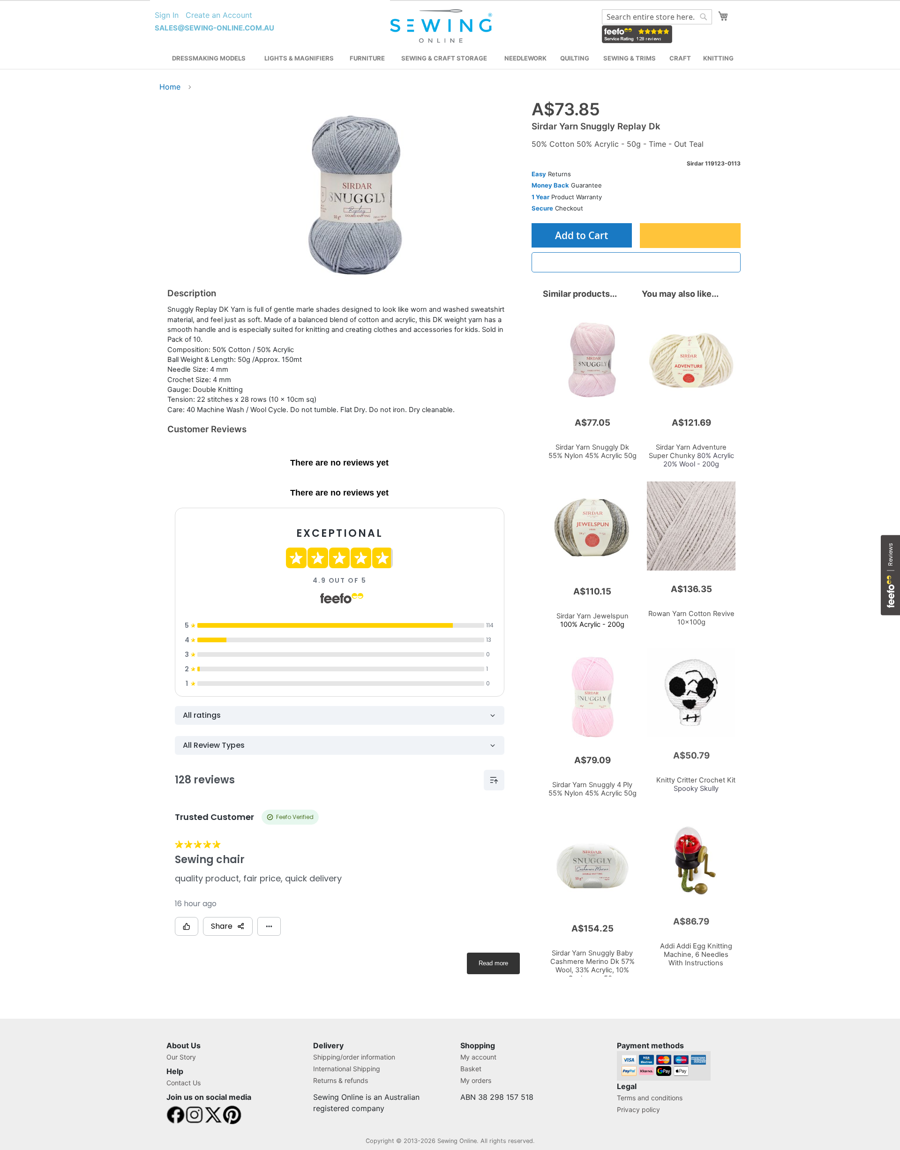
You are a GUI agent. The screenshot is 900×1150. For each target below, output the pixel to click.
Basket (470, 1069)
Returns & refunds (340, 1080)
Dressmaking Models (209, 58)
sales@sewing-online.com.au (214, 27)
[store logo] (442, 26)
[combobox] (657, 16)
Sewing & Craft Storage (444, 58)
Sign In (167, 15)
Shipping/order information (354, 1057)
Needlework (525, 58)
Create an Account (219, 15)
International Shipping (346, 1069)
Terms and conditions (649, 1098)
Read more (493, 963)
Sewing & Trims (629, 58)
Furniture (367, 58)
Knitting (718, 58)
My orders (475, 1080)
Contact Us (183, 1083)
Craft (680, 58)
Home (169, 86)
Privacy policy (638, 1109)
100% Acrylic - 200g (592, 620)
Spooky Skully (695, 784)
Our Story (181, 1057)
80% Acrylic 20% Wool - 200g (691, 455)
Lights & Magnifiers (299, 58)
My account (478, 1057)
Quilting (574, 58)
